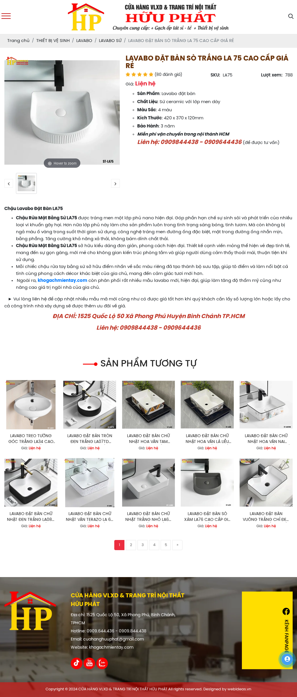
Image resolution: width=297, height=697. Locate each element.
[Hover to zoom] (61, 112)
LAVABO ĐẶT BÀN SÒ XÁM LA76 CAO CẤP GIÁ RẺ (207, 517)
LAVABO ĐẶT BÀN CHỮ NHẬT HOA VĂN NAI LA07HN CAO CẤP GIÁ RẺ (266, 439)
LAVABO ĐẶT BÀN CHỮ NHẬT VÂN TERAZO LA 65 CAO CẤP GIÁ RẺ (89, 517)
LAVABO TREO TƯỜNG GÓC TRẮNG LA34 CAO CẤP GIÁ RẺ (30, 439)
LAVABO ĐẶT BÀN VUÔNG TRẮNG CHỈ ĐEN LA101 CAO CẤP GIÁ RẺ (266, 517)
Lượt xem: (271, 75)
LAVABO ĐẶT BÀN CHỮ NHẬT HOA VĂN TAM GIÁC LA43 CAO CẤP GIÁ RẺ (148, 439)
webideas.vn (239, 689)
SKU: (215, 75)
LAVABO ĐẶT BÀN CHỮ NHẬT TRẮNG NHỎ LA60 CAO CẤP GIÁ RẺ (148, 517)
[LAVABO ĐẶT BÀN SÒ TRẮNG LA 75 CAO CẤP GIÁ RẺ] (26, 183)
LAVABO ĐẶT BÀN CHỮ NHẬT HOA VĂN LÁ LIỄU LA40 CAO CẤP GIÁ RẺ (207, 439)
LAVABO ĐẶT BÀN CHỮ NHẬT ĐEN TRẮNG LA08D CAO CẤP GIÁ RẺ (31, 517)
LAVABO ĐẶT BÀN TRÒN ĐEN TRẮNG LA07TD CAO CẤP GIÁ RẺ (89, 439)
